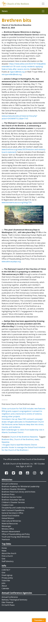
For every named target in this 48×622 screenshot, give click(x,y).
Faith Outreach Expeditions (13, 510)
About (4, 586)
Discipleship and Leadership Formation (18, 507)
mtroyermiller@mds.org (12, 74)
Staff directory (8, 561)
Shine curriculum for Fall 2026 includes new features (23, 408)
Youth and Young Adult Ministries (16, 537)
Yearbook (6, 539)
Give (3, 558)
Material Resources (10, 523)
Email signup (7, 575)
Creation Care (7, 505)
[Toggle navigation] (43, 4)
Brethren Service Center (12, 497)
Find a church (7, 556)
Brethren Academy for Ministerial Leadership (20, 486)
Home (4, 548)
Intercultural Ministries (11, 521)
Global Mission (8, 518)
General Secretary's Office (12, 513)
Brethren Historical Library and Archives (18, 492)
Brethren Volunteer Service (13, 499)
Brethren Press (8, 494)
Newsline (5, 442)
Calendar (5, 588)
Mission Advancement (11, 531)
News (4, 550)
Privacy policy (7, 578)
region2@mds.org (17, 72)
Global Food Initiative (10, 515)
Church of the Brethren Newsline (24, 437)
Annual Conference (10, 484)
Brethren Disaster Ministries (14, 489)
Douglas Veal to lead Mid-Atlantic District (19, 445)
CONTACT (6, 570)
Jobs (3, 583)
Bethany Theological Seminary (14, 599)
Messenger (6, 526)
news (36, 439)
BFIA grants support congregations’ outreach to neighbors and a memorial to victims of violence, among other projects (22, 414)
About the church (9, 553)
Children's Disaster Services (13, 502)
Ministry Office (8, 529)
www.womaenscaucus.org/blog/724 (16, 202)
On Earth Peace (8, 605)
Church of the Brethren (24, 439)
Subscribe (6, 580)
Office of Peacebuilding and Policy (16, 534)
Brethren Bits (7, 439)
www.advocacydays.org (11, 261)
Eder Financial (7, 602)
